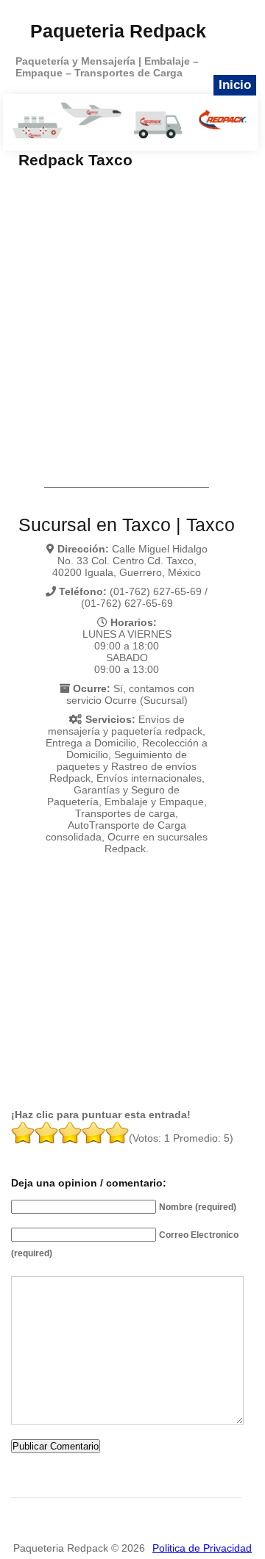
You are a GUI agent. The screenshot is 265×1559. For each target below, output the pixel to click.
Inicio (235, 85)
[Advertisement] (132, 308)
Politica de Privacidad (202, 1548)
